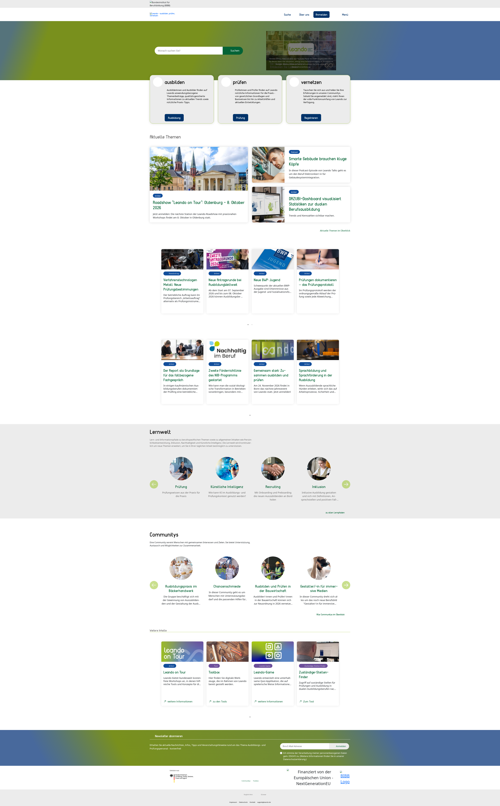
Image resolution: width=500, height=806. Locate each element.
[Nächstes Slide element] (346, 284)
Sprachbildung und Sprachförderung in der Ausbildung (315, 375)
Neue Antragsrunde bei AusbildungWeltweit (225, 282)
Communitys (246, 781)
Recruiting (272, 486)
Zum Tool (308, 701)
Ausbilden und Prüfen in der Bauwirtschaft (273, 588)
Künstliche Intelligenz (227, 486)
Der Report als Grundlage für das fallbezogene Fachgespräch (181, 375)
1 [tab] (248, 324)
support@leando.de (264, 802)
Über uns (304, 14)
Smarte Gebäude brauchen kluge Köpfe (318, 161)
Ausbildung (174, 118)
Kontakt (252, 802)
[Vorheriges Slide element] (154, 284)
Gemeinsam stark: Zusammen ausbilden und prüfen (271, 375)
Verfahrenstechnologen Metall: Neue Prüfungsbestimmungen (180, 284)
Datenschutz (243, 802)
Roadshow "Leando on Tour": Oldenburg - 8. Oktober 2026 (199, 205)
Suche (287, 14)
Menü (345, 14)
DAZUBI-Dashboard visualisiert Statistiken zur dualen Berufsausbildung (315, 204)
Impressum (233, 802)
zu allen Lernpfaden (335, 512)
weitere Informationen (180, 701)
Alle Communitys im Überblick (331, 614)
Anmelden (321, 14)
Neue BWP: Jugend (267, 279)
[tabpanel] (182, 281)
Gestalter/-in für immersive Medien (319, 588)
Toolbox (256, 781)
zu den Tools (220, 701)
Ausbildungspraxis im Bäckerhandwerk (181, 588)
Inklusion (319, 486)
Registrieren (311, 118)
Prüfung (240, 118)
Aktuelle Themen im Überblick (335, 230)
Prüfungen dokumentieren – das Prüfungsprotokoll (318, 282)
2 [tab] (252, 324)
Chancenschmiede (227, 586)
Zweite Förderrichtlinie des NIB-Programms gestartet (225, 375)
